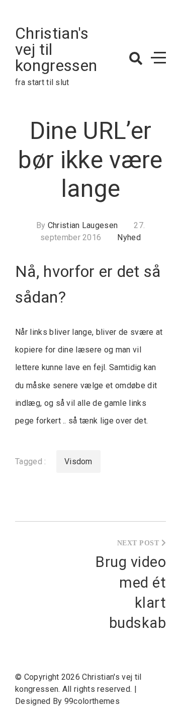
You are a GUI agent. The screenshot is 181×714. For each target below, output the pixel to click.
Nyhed (129, 237)
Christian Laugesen (83, 225)
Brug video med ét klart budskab (131, 592)
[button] (136, 58)
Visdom (78, 461)
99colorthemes (92, 701)
